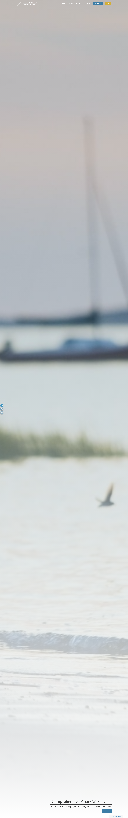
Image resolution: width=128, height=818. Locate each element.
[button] (63, 3)
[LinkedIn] (1, 405)
